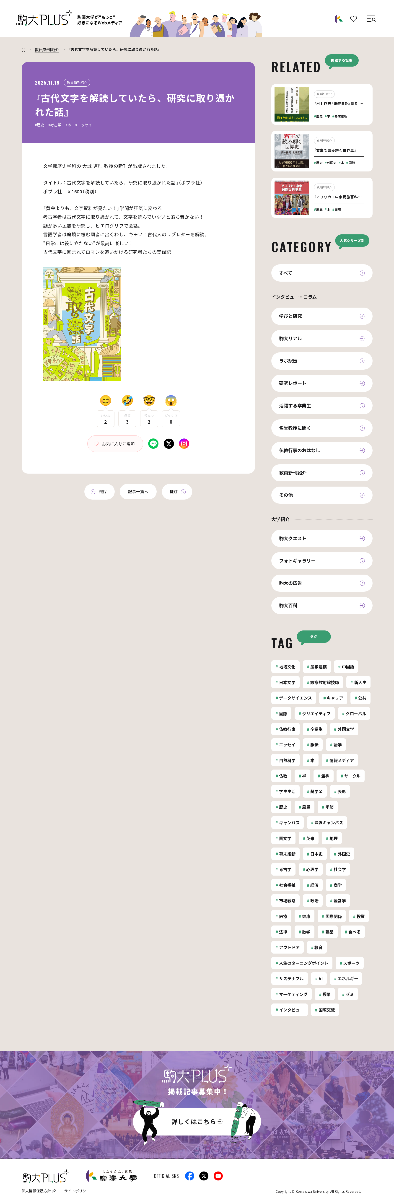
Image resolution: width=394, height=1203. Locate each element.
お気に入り (112, 443)
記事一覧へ (138, 491)
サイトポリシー (77, 1191)
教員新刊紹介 (47, 49)
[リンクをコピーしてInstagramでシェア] (184, 442)
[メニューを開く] (371, 19)
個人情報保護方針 (36, 1191)
